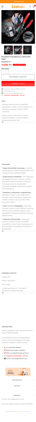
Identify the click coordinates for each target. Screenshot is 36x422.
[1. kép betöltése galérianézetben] (8, 50)
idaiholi (18, 411)
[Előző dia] (2, 50)
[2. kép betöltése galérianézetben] (18, 50)
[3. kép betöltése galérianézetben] (27, 50)
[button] (34, 6)
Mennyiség (5, 69)
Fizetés (18, 83)
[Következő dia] (34, 50)
